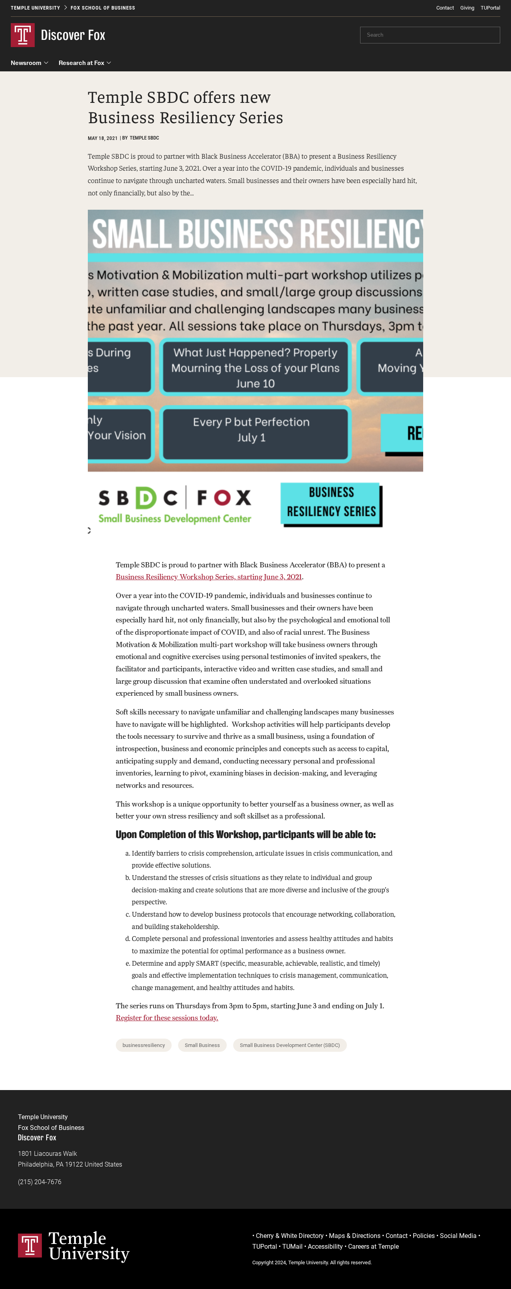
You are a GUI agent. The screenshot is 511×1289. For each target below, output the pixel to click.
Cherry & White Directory (290, 1236)
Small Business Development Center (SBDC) (290, 1045)
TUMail (292, 1246)
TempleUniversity (89, 1245)
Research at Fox (81, 63)
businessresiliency (144, 1045)
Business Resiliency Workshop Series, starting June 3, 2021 (209, 577)
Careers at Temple (373, 1246)
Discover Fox (73, 35)
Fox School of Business (103, 8)
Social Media (458, 1236)
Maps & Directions (354, 1236)
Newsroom (26, 63)
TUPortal (490, 8)
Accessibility (325, 1246)
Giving (467, 8)
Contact (445, 8)
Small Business (202, 1045)
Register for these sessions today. (167, 1017)
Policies (424, 1236)
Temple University (35, 8)
